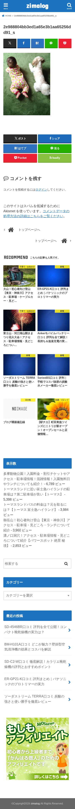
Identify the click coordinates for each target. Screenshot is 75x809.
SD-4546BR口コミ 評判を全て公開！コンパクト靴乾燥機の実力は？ (35, 629)
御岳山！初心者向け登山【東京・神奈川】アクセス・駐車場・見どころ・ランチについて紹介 (36, 525)
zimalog (37, 5)
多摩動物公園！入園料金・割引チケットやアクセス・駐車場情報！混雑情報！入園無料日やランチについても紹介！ (36, 479)
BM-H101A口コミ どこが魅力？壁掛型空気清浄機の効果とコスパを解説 (34, 646)
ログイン (41, 189)
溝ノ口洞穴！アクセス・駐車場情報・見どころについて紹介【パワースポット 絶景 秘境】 (36, 540)
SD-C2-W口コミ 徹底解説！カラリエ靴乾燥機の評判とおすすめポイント (35, 664)
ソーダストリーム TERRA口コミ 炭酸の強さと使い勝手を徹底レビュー (34, 698)
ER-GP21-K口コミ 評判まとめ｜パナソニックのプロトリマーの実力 (35, 681)
